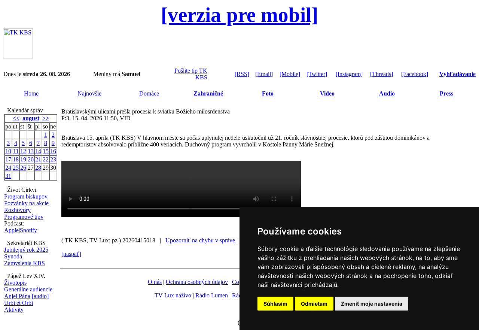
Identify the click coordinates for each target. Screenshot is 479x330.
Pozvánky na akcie (26, 203)
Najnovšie (89, 93)
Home (31, 93)
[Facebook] (414, 74)
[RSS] (242, 74)
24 (8, 167)
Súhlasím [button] (275, 303)
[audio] (40, 296)
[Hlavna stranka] (18, 56)
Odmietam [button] (314, 303)
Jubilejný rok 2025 (26, 249)
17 (8, 159)
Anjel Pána (17, 296)
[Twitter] (316, 74)
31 (8, 176)
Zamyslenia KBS (24, 263)
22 (46, 159)
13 (31, 151)
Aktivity (14, 309)
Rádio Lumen (211, 295)
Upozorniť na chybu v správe (200, 240)
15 (46, 151)
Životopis (15, 282)
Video (327, 93)
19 (23, 159)
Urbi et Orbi (18, 303)
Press (446, 93)
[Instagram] (349, 74)
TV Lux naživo (173, 295)
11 (16, 151)
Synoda (13, 256)
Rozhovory (17, 210)
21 (38, 159)
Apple (11, 230)
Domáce (149, 93)
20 (31, 159)
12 (23, 151)
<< (16, 118)
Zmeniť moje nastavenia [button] (371, 303)
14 (38, 151)
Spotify (28, 230)
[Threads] (381, 74)
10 (8, 151)
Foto (268, 93)
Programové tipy (23, 217)
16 (53, 151)
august (30, 118)
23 (53, 159)
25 (16, 167)
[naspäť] (71, 254)
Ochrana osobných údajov (197, 282)
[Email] (264, 74)
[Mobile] (290, 74)
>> (45, 118)
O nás (155, 282)
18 (16, 159)
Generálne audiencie (28, 289)
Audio (387, 93)
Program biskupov (26, 196)
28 (38, 167)
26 (23, 167)
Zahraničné (208, 93)
